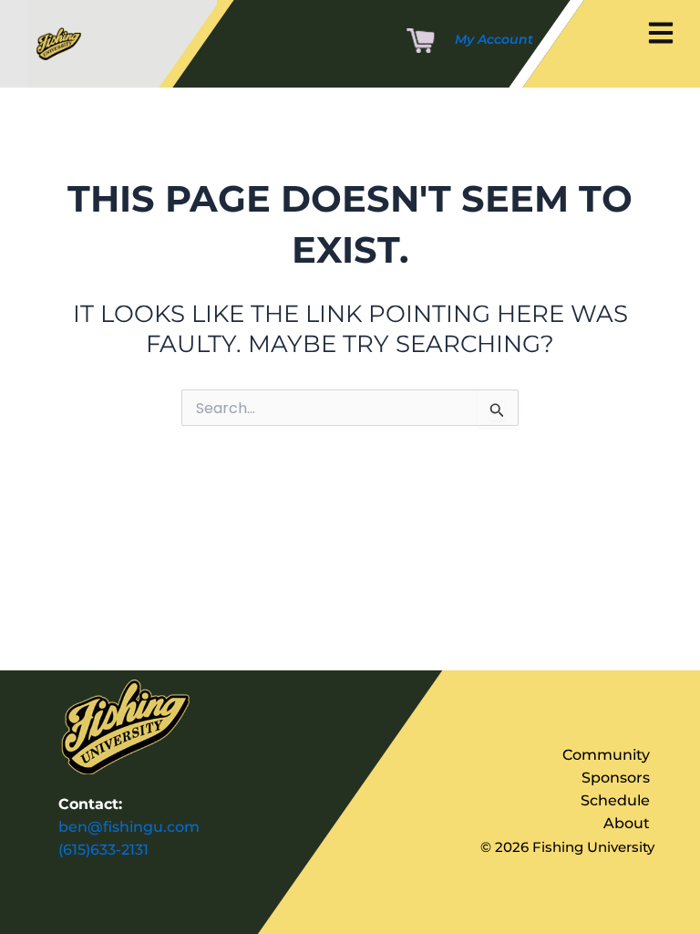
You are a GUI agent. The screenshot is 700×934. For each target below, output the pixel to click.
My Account (494, 39)
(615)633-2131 (103, 849)
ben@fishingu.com (129, 826)
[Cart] (420, 42)
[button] (660, 34)
